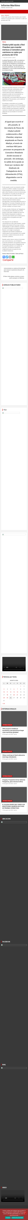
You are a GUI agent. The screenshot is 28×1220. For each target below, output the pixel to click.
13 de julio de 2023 (6, 57)
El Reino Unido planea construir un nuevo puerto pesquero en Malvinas (13, 277)
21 (17, 695)
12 (10, 692)
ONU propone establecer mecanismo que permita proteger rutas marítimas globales (13, 730)
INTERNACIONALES (9, 709)
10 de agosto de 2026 (7, 810)
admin (13, 57)
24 (4, 697)
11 (7, 692)
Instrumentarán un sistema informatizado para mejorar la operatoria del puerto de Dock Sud (14, 270)
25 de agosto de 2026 (7, 734)
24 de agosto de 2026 (7, 783)
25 (7, 697)
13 (14, 692)
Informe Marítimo (10, 5)
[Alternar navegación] (3, 11)
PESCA (4, 42)
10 (4, 692)
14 (17, 692)
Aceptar (8, 1217)
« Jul (3, 703)
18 (7, 695)
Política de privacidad (17, 1217)
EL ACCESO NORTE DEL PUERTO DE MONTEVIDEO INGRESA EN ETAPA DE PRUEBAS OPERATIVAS (13, 806)
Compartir (8, 260)
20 (14, 695)
